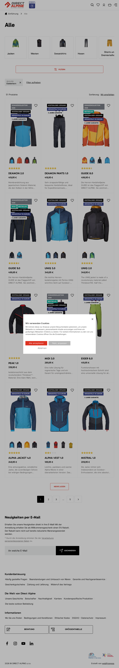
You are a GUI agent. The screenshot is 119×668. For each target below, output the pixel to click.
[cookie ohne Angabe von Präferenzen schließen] (92, 319)
